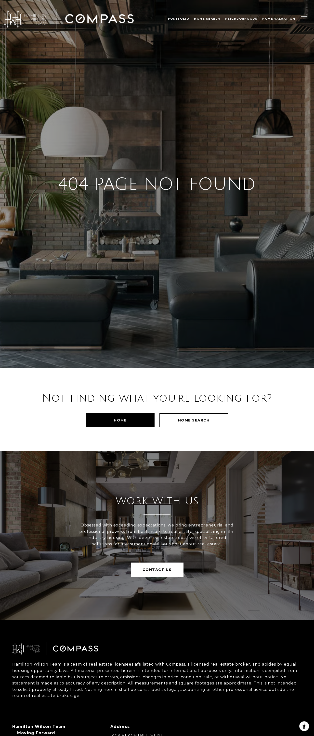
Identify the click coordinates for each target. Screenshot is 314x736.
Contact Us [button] (157, 569)
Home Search (194, 420)
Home (120, 420)
